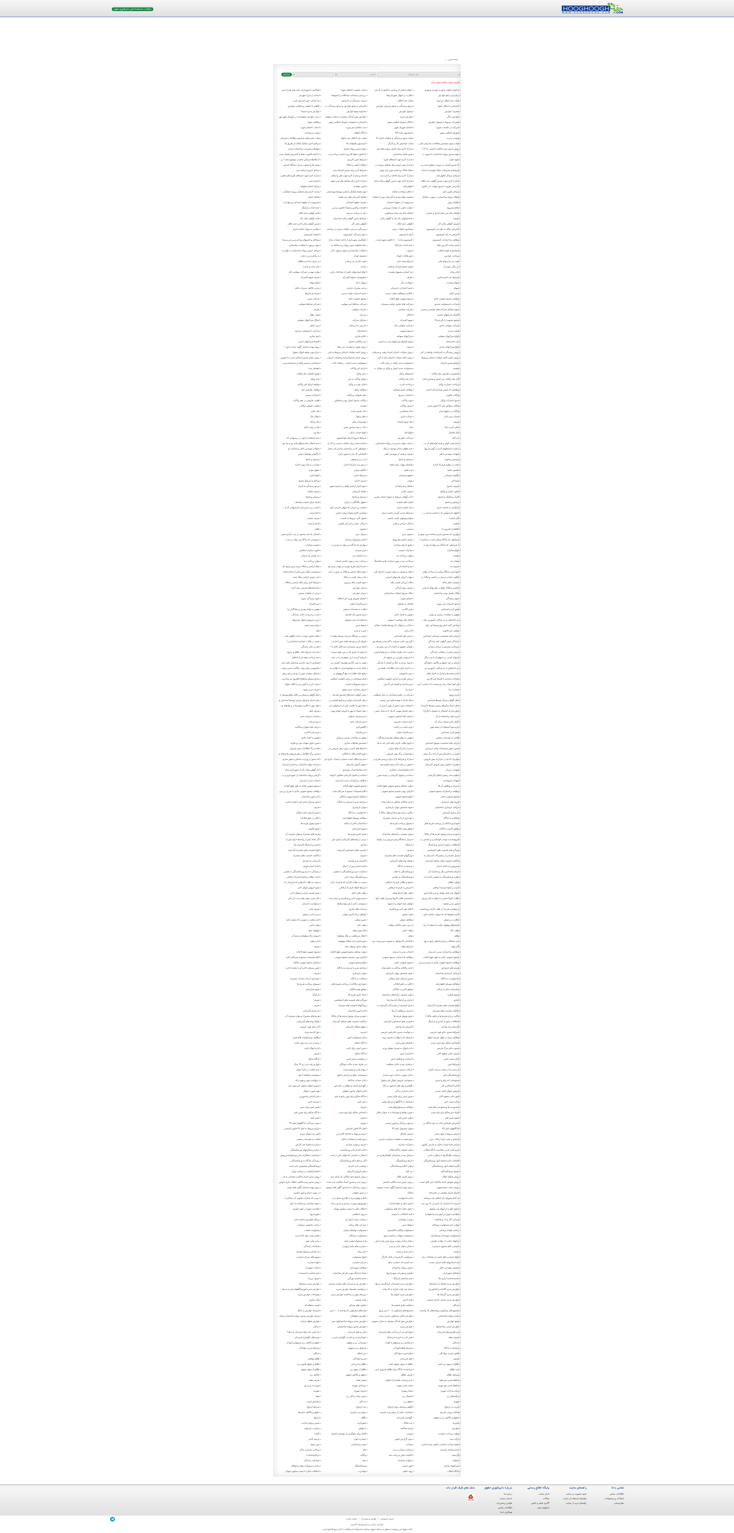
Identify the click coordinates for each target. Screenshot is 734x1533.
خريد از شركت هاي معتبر (400, 748)
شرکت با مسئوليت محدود (446, 304)
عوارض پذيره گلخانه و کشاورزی (444, 1289)
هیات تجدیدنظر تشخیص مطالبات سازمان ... (299, 138)
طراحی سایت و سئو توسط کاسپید (367, 1524)
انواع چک (408, 432)
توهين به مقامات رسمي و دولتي (351, 737)
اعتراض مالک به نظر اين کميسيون (442, 229)
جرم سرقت (314, 721)
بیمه (364, 1460)
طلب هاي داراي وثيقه (402, 893)
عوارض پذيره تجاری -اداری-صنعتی (443, 1299)
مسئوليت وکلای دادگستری (399, 1230)
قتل (318, 630)
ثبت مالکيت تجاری (357, 341)
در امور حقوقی (359, 1192)
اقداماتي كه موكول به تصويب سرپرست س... (391, 941)
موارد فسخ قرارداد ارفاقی (400, 266)
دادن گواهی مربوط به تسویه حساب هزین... (392, 496)
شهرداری (361, 1423)
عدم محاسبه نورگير (357, 1278)
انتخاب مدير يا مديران (310, 780)
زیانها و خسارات (404, 1460)
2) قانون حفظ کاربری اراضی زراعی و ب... (346, 154)
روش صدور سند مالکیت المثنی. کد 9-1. (440, 148)
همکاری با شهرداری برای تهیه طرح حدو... (300, 90)
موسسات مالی (359, 421)
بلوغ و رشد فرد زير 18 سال (307, 1064)
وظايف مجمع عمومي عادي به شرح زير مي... (299, 791)
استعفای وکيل (405, 373)
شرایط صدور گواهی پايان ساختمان (349, 218)
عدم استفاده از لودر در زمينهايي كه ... (302, 437)
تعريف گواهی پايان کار (448, 223)
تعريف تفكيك (313, 491)
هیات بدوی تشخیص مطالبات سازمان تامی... (438, 143)
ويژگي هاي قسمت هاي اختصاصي (443, 850)
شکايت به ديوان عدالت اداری (306, 229)
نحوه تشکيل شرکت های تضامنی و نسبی (440, 309)
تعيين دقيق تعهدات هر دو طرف (305, 743)
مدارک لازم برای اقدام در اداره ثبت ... (395, 175)
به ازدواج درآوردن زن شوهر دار (397, 657)
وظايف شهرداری (358, 1267)
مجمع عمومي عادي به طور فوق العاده (302, 785)
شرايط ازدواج (313, 1406)
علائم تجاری (360, 336)
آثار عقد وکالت (405, 379)
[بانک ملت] (470, 1497)
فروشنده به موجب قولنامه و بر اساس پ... (439, 839)
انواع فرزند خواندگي (403, 1353)
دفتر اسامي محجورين (309, 1096)
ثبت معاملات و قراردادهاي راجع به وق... (440, 941)
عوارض (455, 1428)
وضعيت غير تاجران (357, 1166)
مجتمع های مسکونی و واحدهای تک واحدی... (438, 1310)
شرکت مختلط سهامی (309, 304)
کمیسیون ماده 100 (403, 132)
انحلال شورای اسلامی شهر (399, 122)
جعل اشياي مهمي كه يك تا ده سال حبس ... (392, 711)
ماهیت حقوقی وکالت (310, 405)
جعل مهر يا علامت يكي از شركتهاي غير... (346, 705)
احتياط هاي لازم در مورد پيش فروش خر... (346, 748)
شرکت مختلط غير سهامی (353, 304)
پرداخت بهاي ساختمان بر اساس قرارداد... (300, 764)
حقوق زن (408, 1401)
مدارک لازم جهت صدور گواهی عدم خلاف (440, 181)
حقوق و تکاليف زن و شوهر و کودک (303, 1342)
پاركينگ (408, 844)
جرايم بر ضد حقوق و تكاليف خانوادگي (441, 662)
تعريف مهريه (360, 1390)
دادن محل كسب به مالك (354, 577)
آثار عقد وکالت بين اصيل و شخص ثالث (440, 379)
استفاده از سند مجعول (355, 620)
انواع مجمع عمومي (403, 796)
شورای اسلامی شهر (449, 132)
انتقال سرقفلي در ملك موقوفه (351, 935)
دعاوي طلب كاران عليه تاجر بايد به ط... (394, 743)
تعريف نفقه (453, 1337)
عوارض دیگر (453, 116)
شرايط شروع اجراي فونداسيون (351, 437)
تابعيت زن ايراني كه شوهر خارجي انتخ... (347, 507)
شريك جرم (361, 534)
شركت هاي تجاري (357, 909)
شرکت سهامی (359, 309)
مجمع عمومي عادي (450, 796)
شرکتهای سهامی (404, 336)
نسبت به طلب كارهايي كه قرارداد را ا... (301, 882)
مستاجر (455, 480)
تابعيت (456, 523)
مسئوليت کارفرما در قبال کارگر (397, 1257)
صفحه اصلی (453, 60)
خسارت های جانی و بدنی (400, 1246)
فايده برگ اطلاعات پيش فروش (305, 748)
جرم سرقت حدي (358, 721)
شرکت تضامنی (405, 309)
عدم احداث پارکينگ (311, 207)
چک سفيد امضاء (404, 421)
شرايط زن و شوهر (357, 1348)
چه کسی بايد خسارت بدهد (400, 1262)
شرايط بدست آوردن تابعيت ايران (396, 512)
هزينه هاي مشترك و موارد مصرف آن (302, 834)
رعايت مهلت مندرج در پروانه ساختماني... (393, 443)
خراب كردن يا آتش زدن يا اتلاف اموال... (301, 684)
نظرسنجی (619, 1503)
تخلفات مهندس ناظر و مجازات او (304, 448)
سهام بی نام (406, 282)
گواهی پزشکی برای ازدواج (400, 1406)
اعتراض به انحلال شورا (448, 106)
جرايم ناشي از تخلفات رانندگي (444, 652)
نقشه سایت (351, 1518)
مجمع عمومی (406, 330)
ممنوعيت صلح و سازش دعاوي (351, 1075)
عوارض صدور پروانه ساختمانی (351, 1326)
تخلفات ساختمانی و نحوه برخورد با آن (348, 250)
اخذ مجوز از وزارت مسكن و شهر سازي (301, 759)
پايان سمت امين (451, 1058)
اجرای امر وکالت (358, 368)
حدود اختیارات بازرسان (401, 288)
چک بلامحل (454, 432)
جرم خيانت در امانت (403, 727)
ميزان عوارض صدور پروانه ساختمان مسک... (299, 1315)
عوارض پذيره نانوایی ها (401, 1294)
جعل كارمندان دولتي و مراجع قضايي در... (347, 700)
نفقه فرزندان (406, 1358)
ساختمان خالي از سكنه (355, 823)
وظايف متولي (405, 919)
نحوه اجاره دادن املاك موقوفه (352, 941)
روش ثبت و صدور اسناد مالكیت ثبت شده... (345, 1182)
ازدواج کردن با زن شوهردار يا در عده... (348, 657)
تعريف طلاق (406, 1374)
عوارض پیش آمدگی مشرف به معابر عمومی (345, 116)
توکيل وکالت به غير (357, 379)
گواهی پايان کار (359, 223)
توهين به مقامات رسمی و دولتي (444, 614)
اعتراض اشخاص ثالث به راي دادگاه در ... (440, 1123)
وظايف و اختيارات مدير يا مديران (350, 780)
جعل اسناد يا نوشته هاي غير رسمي (396, 700)
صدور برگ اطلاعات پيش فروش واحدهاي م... (298, 753)
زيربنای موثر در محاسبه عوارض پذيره (348, 1294)
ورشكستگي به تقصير (402, 876)
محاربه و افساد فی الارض (307, 1144)
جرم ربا (408, 689)
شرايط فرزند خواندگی (309, 1348)
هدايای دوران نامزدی (449, 1412)
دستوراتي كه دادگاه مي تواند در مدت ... (301, 539)
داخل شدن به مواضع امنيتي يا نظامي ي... (347, 668)
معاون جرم (407, 534)
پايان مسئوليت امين (356, 1037)
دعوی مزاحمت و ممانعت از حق (305, 1203)
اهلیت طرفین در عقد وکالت (306, 400)
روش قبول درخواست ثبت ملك (351, 346)
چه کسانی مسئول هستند (308, 1251)
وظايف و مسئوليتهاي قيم (400, 1107)
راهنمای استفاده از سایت (575, 1498)
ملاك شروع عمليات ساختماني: (398, 593)
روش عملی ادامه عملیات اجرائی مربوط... (439, 357)
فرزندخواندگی (359, 1358)
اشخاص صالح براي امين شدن (445, 1042)
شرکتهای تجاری (451, 1465)
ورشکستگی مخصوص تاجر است (304, 1166)
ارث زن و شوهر (358, 459)
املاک (409, 1192)
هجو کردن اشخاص (450, 609)
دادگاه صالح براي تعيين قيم (307, 1112)
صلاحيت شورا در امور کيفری (306, 1208)
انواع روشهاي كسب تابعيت (399, 518)
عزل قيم (362, 1101)
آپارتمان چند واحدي (357, 860)
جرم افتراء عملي (404, 732)
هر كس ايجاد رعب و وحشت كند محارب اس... (437, 684)
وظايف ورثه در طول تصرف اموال (443, 1037)
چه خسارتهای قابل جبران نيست (444, 1262)
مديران (363, 314)
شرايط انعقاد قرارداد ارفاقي (352, 887)
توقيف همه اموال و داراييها (400, 903)
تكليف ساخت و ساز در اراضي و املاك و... (439, 577)
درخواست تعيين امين (356, 1058)
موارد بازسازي (359, 807)
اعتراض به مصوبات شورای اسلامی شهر (347, 122)
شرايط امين (453, 1064)
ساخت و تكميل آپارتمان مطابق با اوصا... (347, 775)
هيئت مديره (453, 330)
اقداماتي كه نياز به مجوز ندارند (352, 454)
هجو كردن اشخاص (450, 732)
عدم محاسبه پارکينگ (402, 1278)
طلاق (363, 1417)
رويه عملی (407, 1471)
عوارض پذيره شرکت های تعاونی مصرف (347, 1283)
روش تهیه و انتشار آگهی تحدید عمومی (394, 1187)
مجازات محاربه (405, 1144)
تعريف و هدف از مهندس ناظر (398, 454)
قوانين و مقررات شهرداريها (399, 1273)
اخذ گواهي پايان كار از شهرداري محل (302, 769)
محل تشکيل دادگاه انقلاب (400, 1150)
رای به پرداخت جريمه (356, 213)
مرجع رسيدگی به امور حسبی (398, 1123)
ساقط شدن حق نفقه (449, 1380)
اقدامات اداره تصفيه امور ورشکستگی (441, 1160)
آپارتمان (455, 1455)
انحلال (409, 314)
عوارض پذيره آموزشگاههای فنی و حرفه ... (300, 1289)
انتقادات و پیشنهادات (614, 1498)
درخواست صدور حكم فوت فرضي (396, 1032)
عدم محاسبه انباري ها (449, 1278)
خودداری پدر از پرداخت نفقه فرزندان (395, 1332)
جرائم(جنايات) (313, 1455)
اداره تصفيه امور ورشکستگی (445, 1166)
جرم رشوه (454, 694)
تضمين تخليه (453, 470)
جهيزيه (316, 1390)
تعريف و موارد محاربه (356, 1144)
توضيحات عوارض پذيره (309, 1294)
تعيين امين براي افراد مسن (399, 1096)
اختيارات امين (406, 1053)
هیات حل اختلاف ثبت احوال (353, 138)
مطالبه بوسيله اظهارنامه (354, 818)
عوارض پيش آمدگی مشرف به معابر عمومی (391, 1321)
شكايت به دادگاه (451, 818)
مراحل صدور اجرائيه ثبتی (308, 170)
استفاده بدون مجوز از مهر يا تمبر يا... (395, 705)
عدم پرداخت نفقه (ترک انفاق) (306, 657)
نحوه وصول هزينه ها (310, 823)
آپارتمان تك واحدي (311, 860)
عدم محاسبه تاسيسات (309, 1273)
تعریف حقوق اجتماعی (356, 202)
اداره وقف (315, 941)
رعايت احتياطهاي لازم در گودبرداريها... (441, 448)
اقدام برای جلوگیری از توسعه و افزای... (348, 1433)
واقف (456, 935)
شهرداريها (315, 1214)
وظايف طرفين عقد (310, 389)
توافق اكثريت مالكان (449, 828)
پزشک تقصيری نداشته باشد (307, 1219)
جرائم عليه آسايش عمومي (400, 716)
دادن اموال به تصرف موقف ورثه (397, 1048)
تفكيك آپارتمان (359, 491)
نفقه (318, 1396)
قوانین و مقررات (504, 1503)
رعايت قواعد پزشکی (449, 1230)
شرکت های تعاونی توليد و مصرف (396, 304)
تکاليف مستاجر (451, 475)
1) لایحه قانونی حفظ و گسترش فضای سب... (299, 154)
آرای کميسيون (405, 234)
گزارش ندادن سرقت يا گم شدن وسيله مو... (391, 641)
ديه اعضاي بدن (359, 555)
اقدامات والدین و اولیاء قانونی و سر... (348, 207)
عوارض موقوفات (358, 1315)
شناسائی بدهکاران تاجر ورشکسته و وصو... (299, 1155)
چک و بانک (315, 421)
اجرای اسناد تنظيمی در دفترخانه (444, 1192)
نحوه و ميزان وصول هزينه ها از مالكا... (441, 834)
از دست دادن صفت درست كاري (444, 1069)
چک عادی (315, 411)
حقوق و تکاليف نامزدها (309, 1412)
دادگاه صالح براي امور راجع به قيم (350, 1096)
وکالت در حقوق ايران (449, 411)
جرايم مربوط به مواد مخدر (446, 1133)
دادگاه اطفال (360, 132)
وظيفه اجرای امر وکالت (308, 384)
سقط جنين (361, 625)
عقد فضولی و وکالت (356, 395)
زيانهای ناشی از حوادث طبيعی (444, 1241)
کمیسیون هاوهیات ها (356, 143)
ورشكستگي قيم (451, 1075)
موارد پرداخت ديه (312, 561)
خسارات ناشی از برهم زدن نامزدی (396, 1412)
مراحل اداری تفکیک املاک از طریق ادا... (301, 143)
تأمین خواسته (360, 186)
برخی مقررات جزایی (356, 288)
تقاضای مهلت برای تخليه (401, 464)
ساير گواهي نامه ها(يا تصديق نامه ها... (348, 694)
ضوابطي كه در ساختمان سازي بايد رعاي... (346, 448)
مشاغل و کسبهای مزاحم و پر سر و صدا (301, 239)
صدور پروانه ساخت (310, 1423)
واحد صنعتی (360, 1299)
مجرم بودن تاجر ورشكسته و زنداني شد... (346, 898)
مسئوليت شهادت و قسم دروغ (398, 1235)
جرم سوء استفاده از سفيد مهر (444, 727)
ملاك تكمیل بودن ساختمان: (446, 593)
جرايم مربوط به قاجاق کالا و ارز (351, 1133)
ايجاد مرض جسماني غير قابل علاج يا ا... (347, 646)
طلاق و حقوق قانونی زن (308, 1364)
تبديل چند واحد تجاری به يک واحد (397, 1289)
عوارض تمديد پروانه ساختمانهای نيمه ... (347, 1321)
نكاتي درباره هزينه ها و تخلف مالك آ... (395, 812)
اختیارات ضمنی (312, 395)
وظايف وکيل (360, 389)
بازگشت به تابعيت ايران (448, 507)
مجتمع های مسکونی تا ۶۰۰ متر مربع (395, 1310)
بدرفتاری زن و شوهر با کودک (398, 1342)
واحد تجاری (314, 1299)
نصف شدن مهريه (404, 1385)
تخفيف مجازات (312, 545)
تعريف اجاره (360, 480)
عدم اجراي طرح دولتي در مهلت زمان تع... (346, 566)
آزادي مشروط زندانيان (355, 539)
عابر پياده (454, 272)
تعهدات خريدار (452, 769)
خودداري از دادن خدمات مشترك (397, 818)
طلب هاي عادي (359, 893)
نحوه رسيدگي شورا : (310, 598)
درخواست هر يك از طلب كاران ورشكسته (439, 909)
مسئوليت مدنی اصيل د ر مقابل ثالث (349, 363)
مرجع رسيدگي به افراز (309, 486)
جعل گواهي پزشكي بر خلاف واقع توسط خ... (299, 694)
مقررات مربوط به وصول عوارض (443, 122)
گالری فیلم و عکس (540, 1503)
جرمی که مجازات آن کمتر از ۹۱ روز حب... (439, 1203)
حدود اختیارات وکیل (449, 400)
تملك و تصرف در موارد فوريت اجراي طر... (392, 571)
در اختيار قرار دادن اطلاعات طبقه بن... (394, 668)
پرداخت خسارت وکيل (448, 384)
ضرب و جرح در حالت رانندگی (305, 614)
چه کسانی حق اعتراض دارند (306, 100)
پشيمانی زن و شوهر (356, 1342)
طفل (317, 529)
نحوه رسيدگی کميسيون (354, 234)
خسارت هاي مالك (450, 582)
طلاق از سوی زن (358, 1369)
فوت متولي (407, 914)
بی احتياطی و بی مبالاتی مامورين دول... (440, 620)
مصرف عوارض (452, 111)
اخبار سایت (544, 1493)
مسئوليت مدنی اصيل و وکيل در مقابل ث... (392, 368)
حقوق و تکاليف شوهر (356, 1374)
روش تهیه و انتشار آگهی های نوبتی (303, 1187)
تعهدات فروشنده (451, 780)
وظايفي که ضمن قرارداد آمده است (442, 389)
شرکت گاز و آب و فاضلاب (446, 1219)
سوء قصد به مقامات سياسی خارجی (395, 1139)
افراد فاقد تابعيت (404, 502)
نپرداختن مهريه (359, 1385)
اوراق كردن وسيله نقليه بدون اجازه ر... (348, 641)
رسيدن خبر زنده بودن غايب (307, 1042)
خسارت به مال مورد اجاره (307, 464)
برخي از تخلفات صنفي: (309, 593)
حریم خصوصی (387, 1518)
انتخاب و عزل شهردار (309, 95)
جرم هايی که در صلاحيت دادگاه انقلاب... (440, 1150)
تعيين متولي (360, 919)
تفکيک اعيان (314, 197)
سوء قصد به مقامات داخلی (353, 1139)
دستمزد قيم (314, 1101)
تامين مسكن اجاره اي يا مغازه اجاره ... (302, 802)
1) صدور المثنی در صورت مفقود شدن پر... (439, 164)
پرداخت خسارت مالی (309, 1449)
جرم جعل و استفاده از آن (447, 716)
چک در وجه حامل (312, 427)
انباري (363, 844)
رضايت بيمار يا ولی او (356, 1219)
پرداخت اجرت (405, 384)
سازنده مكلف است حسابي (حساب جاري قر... (344, 759)
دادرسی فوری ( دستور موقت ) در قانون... (439, 186)
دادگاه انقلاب (453, 1471)
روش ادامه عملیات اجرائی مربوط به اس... (346, 352)
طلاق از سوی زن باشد (448, 1364)
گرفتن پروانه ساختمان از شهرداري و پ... (300, 775)
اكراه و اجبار (314, 523)
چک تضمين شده (358, 411)
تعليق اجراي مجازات (402, 545)
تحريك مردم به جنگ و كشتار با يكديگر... (393, 662)
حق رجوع (315, 1444)
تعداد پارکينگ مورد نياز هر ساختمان (349, 1273)
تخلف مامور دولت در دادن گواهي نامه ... (301, 636)
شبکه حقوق (376, 1529)
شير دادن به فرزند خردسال (399, 1337)
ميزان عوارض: (359, 587)
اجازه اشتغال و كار (450, 1085)
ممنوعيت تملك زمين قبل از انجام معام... (301, 571)
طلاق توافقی (314, 1358)
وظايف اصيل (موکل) (402, 389)
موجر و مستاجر (358, 1444)
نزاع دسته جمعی (312, 625)
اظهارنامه (407, 186)
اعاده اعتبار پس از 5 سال (354, 866)
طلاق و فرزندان (358, 1364)
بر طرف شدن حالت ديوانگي (352, 1064)
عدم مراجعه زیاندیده (449, 1449)
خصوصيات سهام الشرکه (354, 277)
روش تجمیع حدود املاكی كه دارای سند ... (347, 1176)
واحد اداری (407, 1299)
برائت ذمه (454, 1439)
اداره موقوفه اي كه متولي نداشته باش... (440, 914)
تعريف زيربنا (314, 1278)
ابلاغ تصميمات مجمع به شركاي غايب (349, 791)
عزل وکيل (361, 373)
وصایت (409, 1444)
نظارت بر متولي (451, 919)
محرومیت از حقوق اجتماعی (399, 202)
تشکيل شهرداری (451, 1273)
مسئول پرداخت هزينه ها (401, 823)
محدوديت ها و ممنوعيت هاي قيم (443, 1107)
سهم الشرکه (406, 320)
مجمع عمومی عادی (357, 298)
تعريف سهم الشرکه (310, 277)
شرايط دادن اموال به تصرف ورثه (397, 1037)
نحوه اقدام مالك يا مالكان (354, 753)
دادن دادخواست (405, 1198)
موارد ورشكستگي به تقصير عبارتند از (441, 876)
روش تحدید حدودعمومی (447, 1187)
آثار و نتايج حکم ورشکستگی (352, 1160)
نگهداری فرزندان (404, 1417)
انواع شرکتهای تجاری (449, 346)
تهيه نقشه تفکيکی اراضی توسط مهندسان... (345, 191)
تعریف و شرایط (312, 293)
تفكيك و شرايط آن (403, 486)
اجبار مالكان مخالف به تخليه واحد (396, 802)
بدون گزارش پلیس (403, 1439)
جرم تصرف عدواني (357, 716)
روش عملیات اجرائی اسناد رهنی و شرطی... (391, 352)
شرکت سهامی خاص (449, 325)
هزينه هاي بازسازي (450, 802)
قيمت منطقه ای (312, 1305)
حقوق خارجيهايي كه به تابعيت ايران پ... (440, 512)
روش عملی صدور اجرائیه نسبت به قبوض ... (299, 357)
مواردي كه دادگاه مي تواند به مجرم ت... (348, 545)
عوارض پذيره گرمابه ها (448, 1294)
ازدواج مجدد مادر (404, 261)
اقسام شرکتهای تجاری (448, 314)
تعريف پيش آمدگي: (403, 587)
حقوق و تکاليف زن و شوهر (446, 1417)
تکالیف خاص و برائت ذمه (400, 1455)
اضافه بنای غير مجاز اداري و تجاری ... (441, 213)
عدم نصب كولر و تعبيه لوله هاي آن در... (440, 443)
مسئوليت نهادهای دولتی (354, 1230)
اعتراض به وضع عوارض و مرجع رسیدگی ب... (345, 106)
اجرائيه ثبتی (314, 181)
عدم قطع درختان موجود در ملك (397, 448)
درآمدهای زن (453, 1396)
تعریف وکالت (406, 405)
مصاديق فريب (313, 1401)
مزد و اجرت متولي (311, 914)
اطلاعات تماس (617, 1493)
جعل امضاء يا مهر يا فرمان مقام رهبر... (347, 711)
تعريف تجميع (453, 486)
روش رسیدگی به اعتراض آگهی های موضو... (345, 1187)
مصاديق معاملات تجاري (355, 743)
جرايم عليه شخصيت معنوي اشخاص (442, 743)
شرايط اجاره (360, 475)
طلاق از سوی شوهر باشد (400, 1364)
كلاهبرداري (361, 727)
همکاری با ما (506, 1512)
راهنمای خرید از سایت (576, 1503)
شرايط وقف (406, 946)
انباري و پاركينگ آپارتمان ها (307, 844)
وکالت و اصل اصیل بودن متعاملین (350, 400)
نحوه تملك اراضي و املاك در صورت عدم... (346, 571)
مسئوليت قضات (312, 1230)
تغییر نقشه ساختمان (402, 154)
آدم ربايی (408, 630)
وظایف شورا (314, 122)
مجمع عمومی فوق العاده (400, 298)
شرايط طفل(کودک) (403, 1348)
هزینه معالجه (406, 1428)
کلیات (317, 1433)
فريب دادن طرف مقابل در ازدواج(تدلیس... (392, 652)
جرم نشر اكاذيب (312, 732)
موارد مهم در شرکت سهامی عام (304, 272)
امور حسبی (407, 1465)
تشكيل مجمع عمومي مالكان (352, 796)
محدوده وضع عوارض (356, 111)
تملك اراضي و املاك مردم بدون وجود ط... (300, 566)
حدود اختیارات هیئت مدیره (353, 293)
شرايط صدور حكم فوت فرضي (444, 1032)
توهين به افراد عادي (310, 737)
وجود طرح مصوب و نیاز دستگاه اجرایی (301, 164)
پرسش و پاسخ (452, 459)
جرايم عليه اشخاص (403, 636)
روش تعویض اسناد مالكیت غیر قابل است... (438, 1182)
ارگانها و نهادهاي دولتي (309, 454)
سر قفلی (408, 470)
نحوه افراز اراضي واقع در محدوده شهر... (347, 486)
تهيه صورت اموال (311, 1091)
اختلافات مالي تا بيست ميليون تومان (302, 1471)
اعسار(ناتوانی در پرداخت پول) (306, 1171)
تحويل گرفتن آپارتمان (356, 764)
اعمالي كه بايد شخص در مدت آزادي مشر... (299, 534)
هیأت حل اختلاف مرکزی (447, 100)
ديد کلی (455, 437)
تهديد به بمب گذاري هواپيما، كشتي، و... (348, 662)
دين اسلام (361, 1353)
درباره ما (508, 1493)
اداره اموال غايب (312, 1048)
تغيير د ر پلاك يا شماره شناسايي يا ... (302, 641)
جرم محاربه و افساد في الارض (398, 684)
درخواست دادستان (311, 903)
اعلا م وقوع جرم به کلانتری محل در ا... (348, 1198)
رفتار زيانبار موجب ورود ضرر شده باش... (392, 1241)
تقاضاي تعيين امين (403, 1042)
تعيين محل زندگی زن (356, 1396)
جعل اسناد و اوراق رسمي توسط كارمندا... (439, 705)
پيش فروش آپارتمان (356, 1171)
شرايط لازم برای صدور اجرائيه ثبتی (349, 170)
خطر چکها (361, 416)
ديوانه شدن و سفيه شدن (354, 1069)
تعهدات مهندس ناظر (449, 454)
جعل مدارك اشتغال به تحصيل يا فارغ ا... (440, 711)
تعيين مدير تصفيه (451, 903)
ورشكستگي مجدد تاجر (355, 876)
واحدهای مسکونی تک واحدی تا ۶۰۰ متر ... (347, 1310)
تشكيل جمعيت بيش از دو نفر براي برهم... (300, 673)
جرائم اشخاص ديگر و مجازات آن (443, 871)
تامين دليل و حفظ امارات (400, 1203)
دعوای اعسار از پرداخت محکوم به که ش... (392, 90)
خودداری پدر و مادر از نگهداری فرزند (349, 1337)
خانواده (455, 1460)
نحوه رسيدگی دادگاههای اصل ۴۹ (304, 1123)
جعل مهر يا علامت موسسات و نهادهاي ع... (300, 705)
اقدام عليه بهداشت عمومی (399, 620)
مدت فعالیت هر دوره (356, 127)
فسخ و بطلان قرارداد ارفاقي (398, 882)
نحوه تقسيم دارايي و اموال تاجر (305, 893)
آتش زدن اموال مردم (310, 1133)
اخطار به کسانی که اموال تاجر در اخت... (347, 1155)
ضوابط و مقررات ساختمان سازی (304, 148)
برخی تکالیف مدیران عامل (307, 288)
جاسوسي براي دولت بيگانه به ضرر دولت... (300, 668)
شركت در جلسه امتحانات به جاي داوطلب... (392, 694)
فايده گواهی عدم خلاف (309, 213)
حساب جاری (406, 416)
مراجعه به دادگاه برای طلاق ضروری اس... (392, 1369)
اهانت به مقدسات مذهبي (447, 737)
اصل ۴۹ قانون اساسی (355, 1128)
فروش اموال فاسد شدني (447, 1091)
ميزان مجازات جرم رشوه (354, 689)
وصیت (409, 1433)
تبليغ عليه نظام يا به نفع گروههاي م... (349, 673)
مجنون (363, 529)
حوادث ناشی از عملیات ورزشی (397, 207)
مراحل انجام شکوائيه (310, 186)
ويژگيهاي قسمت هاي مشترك (398, 855)
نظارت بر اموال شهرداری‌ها (399, 95)
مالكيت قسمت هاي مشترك (306, 855)
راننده (363, 266)
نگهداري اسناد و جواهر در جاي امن (350, 1085)
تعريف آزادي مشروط (402, 539)
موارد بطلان (453, 882)
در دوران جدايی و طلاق (309, 261)
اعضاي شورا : (406, 598)
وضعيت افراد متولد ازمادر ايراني (351, 512)
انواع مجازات (453, 550)
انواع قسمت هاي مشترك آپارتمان (304, 850)
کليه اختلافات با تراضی (401, 1214)
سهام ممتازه (453, 282)
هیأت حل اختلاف (404, 100)
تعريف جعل (314, 711)
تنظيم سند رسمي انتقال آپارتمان (443, 775)
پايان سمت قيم (451, 1101)
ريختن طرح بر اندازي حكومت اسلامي (394, 678)
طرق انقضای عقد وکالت (308, 373)
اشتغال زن (407, 1396)
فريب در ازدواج (451, 1406)
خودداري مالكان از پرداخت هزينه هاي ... (440, 823)
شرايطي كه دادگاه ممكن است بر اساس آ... (438, 539)
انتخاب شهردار (313, 1267)
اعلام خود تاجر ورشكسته (400, 909)
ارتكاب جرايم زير (404, 1069)
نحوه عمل (454, 159)
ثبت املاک (407, 1423)
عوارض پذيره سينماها (309, 1283)
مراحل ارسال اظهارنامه (447, 175)
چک (410, 427)
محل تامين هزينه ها (357, 834)
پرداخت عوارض (451, 255)
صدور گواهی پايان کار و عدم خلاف (303, 223)
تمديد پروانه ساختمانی (448, 1315)
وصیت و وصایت (312, 132)
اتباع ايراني (314, 512)
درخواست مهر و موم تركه (307, 1080)
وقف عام (361, 925)
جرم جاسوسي (405, 673)
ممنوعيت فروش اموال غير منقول (396, 1080)
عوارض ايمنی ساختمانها (447, 1326)
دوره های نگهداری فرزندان (307, 1337)
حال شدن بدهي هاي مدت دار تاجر (304, 898)
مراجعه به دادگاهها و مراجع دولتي (397, 1101)
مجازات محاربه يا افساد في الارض (443, 678)
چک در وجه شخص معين (354, 427)
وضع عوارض (453, 1321)
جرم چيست (360, 550)
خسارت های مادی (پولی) (354, 1246)
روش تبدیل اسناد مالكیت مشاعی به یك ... (300, 1176)
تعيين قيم (315, 1117)
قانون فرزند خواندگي (449, 1353)
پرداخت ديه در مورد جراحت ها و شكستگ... (392, 561)
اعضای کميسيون (312, 234)
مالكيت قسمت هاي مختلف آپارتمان (442, 860)
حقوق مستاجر (405, 475)
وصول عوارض (405, 111)
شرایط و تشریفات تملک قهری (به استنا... (439, 170)
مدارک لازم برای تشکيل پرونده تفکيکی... (300, 191)
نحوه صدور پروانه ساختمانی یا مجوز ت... (440, 154)
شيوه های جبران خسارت (308, 1257)
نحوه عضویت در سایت (576, 1493)
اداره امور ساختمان (310, 796)
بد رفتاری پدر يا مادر (310, 255)
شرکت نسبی (313, 298)
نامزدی (455, 1423)
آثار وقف (455, 946)
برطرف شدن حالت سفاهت (399, 1064)
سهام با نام (361, 282)
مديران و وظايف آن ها (448, 785)
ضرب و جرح (360, 630)
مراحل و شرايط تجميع (309, 480)
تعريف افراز (406, 491)
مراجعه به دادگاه (404, 866)
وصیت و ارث (453, 138)
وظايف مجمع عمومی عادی (446, 298)
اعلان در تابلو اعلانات (310, 818)
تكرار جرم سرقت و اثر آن (446, 721)
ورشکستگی (360, 1465)
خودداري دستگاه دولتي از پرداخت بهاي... (440, 571)
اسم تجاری (314, 336)
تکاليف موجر (360, 470)
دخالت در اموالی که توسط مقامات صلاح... (392, 625)
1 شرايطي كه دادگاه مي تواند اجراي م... (440, 545)
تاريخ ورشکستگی (404, 1160)
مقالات (546, 1498)
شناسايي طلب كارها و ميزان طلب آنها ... (392, 898)
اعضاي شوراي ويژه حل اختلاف (351, 598)
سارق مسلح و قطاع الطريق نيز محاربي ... (300, 678)
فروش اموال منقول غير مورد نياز (304, 1085)
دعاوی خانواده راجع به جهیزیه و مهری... (441, 90)
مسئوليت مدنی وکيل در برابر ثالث (396, 363)
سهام (456, 288)
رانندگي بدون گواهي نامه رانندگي (443, 641)
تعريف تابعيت (313, 518)
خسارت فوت (360, 1439)
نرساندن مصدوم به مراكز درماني (443, 646)
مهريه (456, 1401)
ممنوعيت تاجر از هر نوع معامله (351, 903)
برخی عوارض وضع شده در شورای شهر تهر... (298, 116)
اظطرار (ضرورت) (450, 529)
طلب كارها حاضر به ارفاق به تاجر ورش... (439, 898)
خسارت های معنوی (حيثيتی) (445, 1246)
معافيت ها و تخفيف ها (402, 1305)
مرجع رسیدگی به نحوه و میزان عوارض (394, 106)
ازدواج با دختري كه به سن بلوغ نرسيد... (348, 652)
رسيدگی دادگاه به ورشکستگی (305, 1160)
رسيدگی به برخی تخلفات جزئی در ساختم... (346, 229)
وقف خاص (314, 925)
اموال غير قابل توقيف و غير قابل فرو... (440, 893)
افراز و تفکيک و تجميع (448, 496)
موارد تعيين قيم (405, 1117)
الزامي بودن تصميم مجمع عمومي (396, 791)
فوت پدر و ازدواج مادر (448, 261)
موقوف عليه (314, 930)
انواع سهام (315, 282)
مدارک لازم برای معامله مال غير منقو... (348, 181)
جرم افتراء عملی (358, 603)
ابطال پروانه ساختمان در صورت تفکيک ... (439, 197)
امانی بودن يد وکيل (357, 384)
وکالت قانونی (452, 395)
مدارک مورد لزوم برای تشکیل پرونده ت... (392, 164)
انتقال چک (315, 416)
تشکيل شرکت (359, 320)
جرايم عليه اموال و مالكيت (307, 727)
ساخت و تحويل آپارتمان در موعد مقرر (394, 775)
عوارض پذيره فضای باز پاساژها (444, 1283)
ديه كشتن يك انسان (310, 555)
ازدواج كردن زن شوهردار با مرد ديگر (441, 657)
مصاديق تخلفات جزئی (402, 229)
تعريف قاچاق (406, 1133)
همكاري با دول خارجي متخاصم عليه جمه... (300, 662)
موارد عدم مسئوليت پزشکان (445, 1224)
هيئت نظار (315, 314)
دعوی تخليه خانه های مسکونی (398, 1208)
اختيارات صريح (405, 395)
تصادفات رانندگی (312, 1246)
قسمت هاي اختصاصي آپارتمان (351, 850)
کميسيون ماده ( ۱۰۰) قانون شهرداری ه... (393, 239)
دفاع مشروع (453, 207)
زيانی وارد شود (313, 1241)
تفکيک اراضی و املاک (356, 164)
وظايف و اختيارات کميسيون (445, 239)
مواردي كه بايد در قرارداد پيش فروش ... (440, 759)
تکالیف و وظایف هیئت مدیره (399, 293)
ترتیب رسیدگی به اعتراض (354, 100)
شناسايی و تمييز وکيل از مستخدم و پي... (300, 363)
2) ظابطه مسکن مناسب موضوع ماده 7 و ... (299, 159)
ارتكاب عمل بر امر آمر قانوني (352, 523)
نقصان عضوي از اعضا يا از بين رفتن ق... (393, 646)
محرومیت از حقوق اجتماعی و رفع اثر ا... (301, 202)
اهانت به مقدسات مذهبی (354, 609)
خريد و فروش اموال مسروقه (306, 620)
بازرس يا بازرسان (357, 325)
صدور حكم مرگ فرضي (448, 1048)
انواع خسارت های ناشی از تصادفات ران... (439, 1257)
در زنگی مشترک (451, 266)
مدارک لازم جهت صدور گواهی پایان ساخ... (392, 181)
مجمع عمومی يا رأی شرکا (447, 320)
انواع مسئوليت (359, 1257)
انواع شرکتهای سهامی (448, 336)
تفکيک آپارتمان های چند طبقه (352, 197)
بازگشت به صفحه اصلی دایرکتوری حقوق (132, 9)
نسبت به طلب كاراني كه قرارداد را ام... (347, 882)
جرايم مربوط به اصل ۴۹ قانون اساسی (302, 1128)
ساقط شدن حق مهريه (448, 1385)
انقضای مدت (314, 368)
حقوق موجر (314, 470)
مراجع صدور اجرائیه (450, 363)
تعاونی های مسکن (357, 1305)
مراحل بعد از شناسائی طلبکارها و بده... (393, 1155)
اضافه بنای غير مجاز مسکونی (398, 213)
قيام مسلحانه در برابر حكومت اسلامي (348, 678)
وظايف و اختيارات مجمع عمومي (444, 791)
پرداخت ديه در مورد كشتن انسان (350, 561)
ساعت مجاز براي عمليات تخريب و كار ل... (346, 443)
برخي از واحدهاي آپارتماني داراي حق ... (348, 839)
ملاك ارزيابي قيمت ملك (401, 582)
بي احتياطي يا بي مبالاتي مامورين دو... (441, 668)
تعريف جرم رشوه (311, 689)
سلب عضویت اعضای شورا (353, 90)
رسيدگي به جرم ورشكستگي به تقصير (302, 871)
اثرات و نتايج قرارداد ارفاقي (446, 887)
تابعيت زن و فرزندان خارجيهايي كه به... (301, 507)
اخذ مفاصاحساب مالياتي (401, 769)
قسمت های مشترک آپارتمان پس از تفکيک (392, 197)
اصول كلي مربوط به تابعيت (353, 518)
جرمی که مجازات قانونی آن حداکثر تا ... (301, 1198)
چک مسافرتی (405, 411)
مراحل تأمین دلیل (451, 191)
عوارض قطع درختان (310, 1321)
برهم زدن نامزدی (358, 1412)
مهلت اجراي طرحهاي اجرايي (398, 577)
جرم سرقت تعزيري (403, 721)
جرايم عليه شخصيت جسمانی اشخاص (441, 636)
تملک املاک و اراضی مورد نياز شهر (396, 170)
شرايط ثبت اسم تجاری (448, 277)
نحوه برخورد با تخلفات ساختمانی (304, 245)
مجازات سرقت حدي (310, 716)
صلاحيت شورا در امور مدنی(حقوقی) (442, 1214)
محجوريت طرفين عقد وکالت (445, 373)
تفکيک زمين (453, 202)
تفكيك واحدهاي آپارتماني (401, 860)
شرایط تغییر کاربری (356, 159)
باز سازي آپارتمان (450, 812)
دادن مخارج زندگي (403, 1091)
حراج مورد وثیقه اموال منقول (306, 352)
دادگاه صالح (360, 1042)
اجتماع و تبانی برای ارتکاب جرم (444, 1139)
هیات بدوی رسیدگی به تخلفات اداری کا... (393, 138)
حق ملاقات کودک (404, 255)
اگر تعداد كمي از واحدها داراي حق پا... (302, 839)
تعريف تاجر (314, 909)
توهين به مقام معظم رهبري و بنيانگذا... (394, 737)
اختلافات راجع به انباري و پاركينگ (443, 844)
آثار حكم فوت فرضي (310, 1026)
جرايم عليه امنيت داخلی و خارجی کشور (440, 1144)
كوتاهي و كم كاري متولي (354, 914)
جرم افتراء (314, 603)
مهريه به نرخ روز (312, 1385)
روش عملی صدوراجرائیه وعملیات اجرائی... (345, 357)
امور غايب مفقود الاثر (449, 1096)
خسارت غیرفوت (312, 1428)
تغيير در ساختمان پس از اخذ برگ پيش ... (440, 753)
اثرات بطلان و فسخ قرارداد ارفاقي (303, 876)
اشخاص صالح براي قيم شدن (352, 1112)
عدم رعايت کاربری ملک (448, 245)
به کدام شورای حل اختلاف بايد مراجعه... (440, 1198)
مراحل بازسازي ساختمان (447, 807)
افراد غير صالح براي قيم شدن (445, 1112)
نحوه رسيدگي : (452, 598)
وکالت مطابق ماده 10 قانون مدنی (443, 405)
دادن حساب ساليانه (357, 1080)
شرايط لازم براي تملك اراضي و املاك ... (301, 582)
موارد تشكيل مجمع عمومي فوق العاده (394, 785)
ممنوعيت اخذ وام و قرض (447, 1080)
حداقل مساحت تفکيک (402, 191)
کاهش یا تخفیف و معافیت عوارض (304, 106)
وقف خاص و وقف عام (355, 946)
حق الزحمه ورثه (312, 1032)
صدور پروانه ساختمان (402, 1267)
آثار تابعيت (454, 518)
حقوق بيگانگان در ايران (355, 502)
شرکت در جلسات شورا (448, 127)
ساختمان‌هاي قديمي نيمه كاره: (305, 587)
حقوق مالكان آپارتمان (356, 1026)
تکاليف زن (315, 1374)
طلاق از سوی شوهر (310, 1369)
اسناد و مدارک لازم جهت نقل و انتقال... (347, 175)
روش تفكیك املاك (450, 1176)
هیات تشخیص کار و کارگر (400, 143)
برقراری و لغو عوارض (448, 95)
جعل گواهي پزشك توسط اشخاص (443, 700)
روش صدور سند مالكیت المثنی (397, 1182)
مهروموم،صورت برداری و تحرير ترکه (348, 1203)
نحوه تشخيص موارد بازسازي (399, 807)
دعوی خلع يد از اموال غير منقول (444, 1208)
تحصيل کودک (360, 255)
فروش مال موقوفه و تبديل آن (305, 935)
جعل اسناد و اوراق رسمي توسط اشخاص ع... (298, 700)
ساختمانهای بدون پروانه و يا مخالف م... (348, 245)
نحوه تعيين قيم (452, 1117)
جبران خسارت (359, 1262)
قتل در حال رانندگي (310, 646)
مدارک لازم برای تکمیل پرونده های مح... (393, 148)
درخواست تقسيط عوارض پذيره (351, 1289)
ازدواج (317, 1417)
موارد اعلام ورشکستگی (401, 1166)
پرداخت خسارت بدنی (402, 1449)
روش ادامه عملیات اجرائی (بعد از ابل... (394, 357)
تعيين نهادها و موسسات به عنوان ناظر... (393, 1112)
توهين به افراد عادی (403, 614)
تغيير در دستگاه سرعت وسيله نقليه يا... (347, 636)
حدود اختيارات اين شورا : (447, 603)
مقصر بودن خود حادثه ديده (307, 1235)
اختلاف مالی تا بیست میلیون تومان (350, 1208)
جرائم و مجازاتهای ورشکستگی (305, 1150)
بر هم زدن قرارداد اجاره (355, 464)
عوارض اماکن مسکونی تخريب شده (395, 1315)
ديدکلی (455, 1305)
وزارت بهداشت (405, 1219)
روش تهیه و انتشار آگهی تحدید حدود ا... (301, 346)
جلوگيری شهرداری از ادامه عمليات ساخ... (346, 239)
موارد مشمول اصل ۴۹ (402, 1128)
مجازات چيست (405, 550)
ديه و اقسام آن (405, 566)
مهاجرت (362, 1471)
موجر (410, 480)
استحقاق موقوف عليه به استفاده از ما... (440, 925)
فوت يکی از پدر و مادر (355, 261)
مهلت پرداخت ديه (404, 555)
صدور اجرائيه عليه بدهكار (308, 812)
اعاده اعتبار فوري (311, 866)
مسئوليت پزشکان (357, 1235)
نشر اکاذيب (407, 609)
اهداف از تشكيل (404, 603)
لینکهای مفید (543, 1507)
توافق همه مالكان (404, 828)
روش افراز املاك (404, 1176)
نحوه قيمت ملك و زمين (355, 582)
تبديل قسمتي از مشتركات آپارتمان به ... (440, 855)
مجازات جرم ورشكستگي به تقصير (349, 871)
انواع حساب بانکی (357, 432)
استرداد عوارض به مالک (308, 1310)
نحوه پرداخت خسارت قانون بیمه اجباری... (439, 1444)
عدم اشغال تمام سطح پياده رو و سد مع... (300, 443)
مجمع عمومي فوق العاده (354, 785)
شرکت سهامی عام (403, 325)
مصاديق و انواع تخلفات (448, 250)
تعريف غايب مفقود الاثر (448, 1053)
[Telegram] (112, 1519)
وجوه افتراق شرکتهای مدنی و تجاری (395, 341)
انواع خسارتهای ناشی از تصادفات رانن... (347, 272)
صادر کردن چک (451, 427)
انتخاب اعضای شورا (310, 127)
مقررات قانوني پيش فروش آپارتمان (442, 764)
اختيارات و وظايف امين (401, 1058)
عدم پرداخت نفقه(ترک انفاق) (399, 1380)
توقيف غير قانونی (451, 630)
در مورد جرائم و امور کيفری (307, 1192)
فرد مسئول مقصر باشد (355, 1241)
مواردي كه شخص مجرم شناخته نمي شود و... (438, 534)
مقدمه (456, 368)
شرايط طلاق (453, 1374)
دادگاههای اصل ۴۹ (450, 1128)
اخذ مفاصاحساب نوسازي (354, 769)
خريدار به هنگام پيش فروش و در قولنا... (393, 839)
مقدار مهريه (406, 1390)
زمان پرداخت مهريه (450, 1390)
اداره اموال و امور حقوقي (354, 1091)
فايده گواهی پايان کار (310, 218)
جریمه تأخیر (314, 1439)
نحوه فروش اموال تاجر (309, 887)
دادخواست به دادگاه (357, 812)
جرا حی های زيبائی (357, 1224)
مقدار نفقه (361, 1380)
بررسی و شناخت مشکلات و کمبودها (349, 95)
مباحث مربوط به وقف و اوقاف (305, 1465)
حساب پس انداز (451, 416)
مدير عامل (454, 293)
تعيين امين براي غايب (356, 1048)
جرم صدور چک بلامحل (355, 614)
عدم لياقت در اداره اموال (308, 1069)
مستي (409, 529)
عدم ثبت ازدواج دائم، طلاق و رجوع (303, 652)
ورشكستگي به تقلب (402, 871)
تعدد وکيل (315, 379)
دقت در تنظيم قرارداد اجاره (446, 464)
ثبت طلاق (454, 1369)
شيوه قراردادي (359, 828)
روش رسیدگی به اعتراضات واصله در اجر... (439, 352)
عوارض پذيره (406, 1326)
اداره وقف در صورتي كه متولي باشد (303, 919)
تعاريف (316, 432)
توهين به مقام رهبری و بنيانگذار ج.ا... (302, 609)
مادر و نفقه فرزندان (357, 1332)
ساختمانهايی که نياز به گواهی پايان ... (395, 218)
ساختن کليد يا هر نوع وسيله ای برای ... (441, 625)
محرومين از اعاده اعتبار (448, 866)
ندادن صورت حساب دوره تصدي (397, 1075)
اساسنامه (361, 330)
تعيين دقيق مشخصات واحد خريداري (442, 748)
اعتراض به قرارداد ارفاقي (400, 887)
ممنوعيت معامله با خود (309, 1075)
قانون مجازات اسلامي (309, 550)
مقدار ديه (455, 561)
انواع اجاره (315, 475)
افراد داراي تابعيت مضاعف (307, 502)
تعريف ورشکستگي (450, 1171)
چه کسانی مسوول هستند (400, 272)
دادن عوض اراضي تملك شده (306, 577)
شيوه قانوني (314, 828)
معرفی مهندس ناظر (449, 1267)
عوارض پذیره (406, 116)
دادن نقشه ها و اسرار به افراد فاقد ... (441, 673)
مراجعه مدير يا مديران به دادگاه (351, 802)
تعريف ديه (454, 566)
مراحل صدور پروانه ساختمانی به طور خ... (300, 250)
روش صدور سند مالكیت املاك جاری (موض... (298, 1182)
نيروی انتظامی (359, 1214)
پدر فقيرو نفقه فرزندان (448, 1332)
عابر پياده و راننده (311, 266)
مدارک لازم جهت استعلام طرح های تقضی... (299, 175)
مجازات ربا (454, 689)
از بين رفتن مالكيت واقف (400, 925)
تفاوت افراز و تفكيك (449, 491)
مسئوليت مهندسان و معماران (445, 1235)
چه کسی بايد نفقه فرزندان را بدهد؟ (303, 1332)
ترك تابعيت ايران (404, 507)
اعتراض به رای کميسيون (447, 234)
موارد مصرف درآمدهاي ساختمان (397, 834)
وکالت (363, 1455)
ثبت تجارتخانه (452, 341)
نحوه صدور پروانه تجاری (354, 148)
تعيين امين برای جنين (310, 1107)
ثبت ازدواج (361, 1406)
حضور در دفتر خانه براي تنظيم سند (396, 764)
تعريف (456, 218)
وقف (410, 935)
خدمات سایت (505, 1498)
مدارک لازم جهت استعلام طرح (398, 159)
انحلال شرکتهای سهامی (308, 320)
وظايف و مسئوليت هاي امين (306, 1037)
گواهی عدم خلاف (404, 223)
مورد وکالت (406, 400)
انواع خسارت (313, 1262)
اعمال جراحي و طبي (402, 523)
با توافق (362, 1428)
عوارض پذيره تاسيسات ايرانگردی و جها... (393, 1283)
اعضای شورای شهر (403, 127)
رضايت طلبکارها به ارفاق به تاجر (443, 1155)
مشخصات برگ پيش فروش (399, 753)
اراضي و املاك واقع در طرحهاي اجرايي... (440, 587)
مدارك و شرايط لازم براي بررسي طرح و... (392, 759)
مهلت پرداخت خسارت (448, 1433)
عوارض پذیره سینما (310, 111)
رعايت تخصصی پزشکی (308, 1224)
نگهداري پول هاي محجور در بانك (397, 1085)
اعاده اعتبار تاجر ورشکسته (353, 1150)
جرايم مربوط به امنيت (355, 684)
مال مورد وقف (359, 930)
